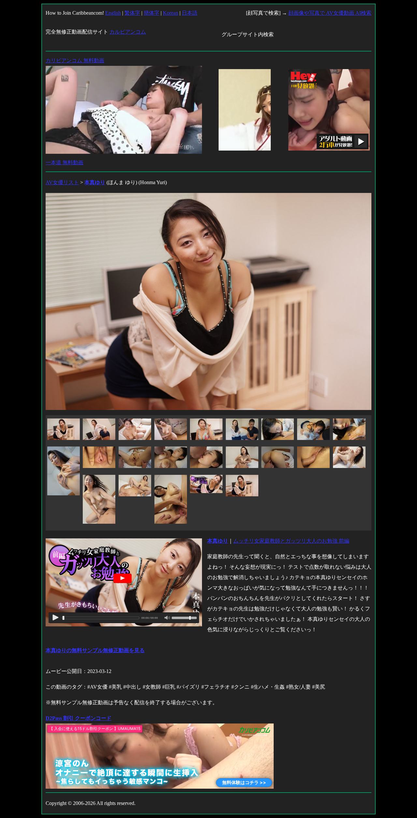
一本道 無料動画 (64, 162)
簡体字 (151, 13)
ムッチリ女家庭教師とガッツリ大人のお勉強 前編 (291, 541)
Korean (170, 13)
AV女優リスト (62, 182)
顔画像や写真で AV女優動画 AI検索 (329, 13)
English (113, 13)
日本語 (189, 13)
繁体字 (132, 13)
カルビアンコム (127, 32)
